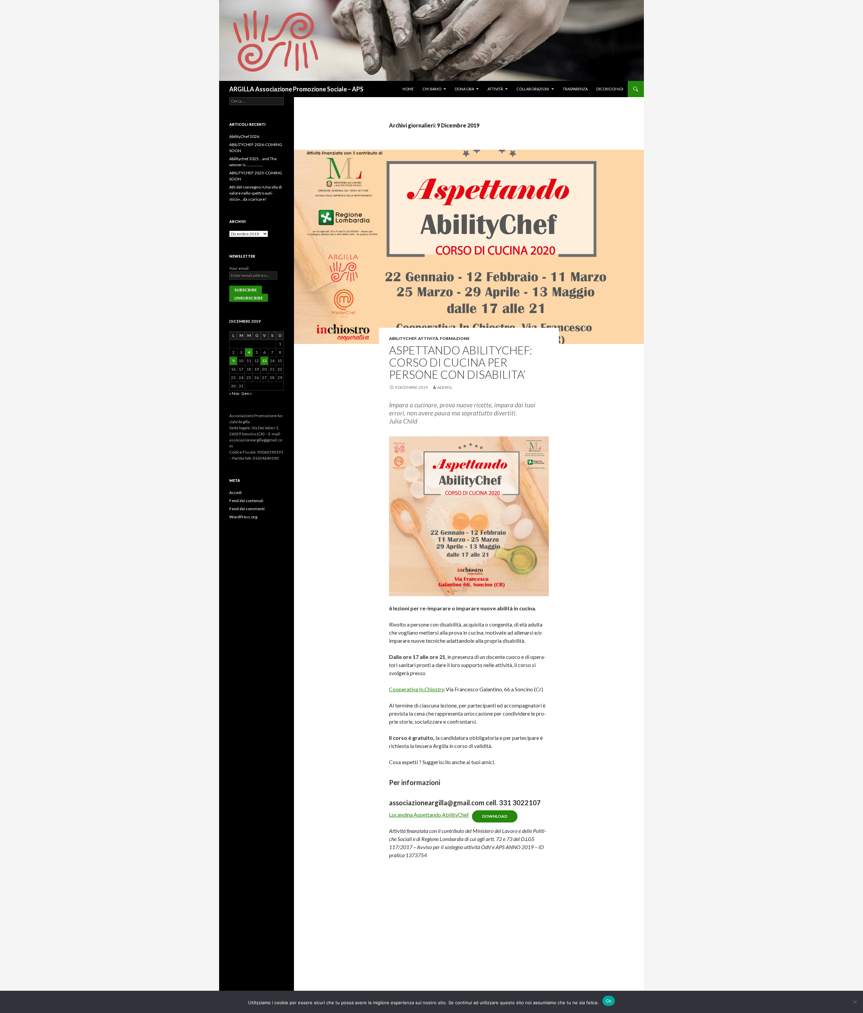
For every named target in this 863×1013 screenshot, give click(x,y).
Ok (609, 1001)
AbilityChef (402, 338)
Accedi (235, 492)
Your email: (239, 268)
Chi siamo (431, 89)
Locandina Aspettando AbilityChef (429, 814)
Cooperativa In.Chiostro (417, 689)
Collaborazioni (532, 89)
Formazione (455, 338)
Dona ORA (464, 89)
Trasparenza (575, 89)
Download (494, 816)
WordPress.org (243, 516)
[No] (854, 1001)
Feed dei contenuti (246, 500)
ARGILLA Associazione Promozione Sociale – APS (296, 89)
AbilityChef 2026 (244, 136)
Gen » (246, 393)
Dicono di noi (609, 89)
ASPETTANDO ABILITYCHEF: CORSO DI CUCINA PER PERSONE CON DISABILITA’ (460, 362)
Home (408, 89)
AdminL (444, 387)
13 (264, 360)
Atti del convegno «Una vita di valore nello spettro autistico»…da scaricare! (255, 193)
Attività (495, 89)
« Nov (234, 393)
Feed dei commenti (247, 508)
